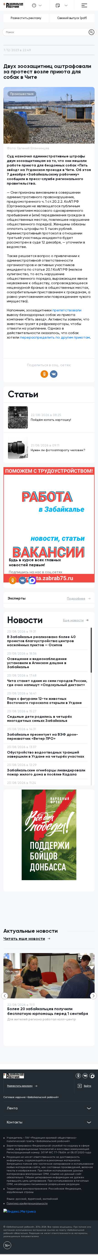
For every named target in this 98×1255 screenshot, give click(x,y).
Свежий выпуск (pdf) (72, 18)
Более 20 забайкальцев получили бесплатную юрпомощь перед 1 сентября (47, 1011)
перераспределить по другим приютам (55, 337)
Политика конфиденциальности (27, 1203)
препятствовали (66, 310)
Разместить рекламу (26, 18)
